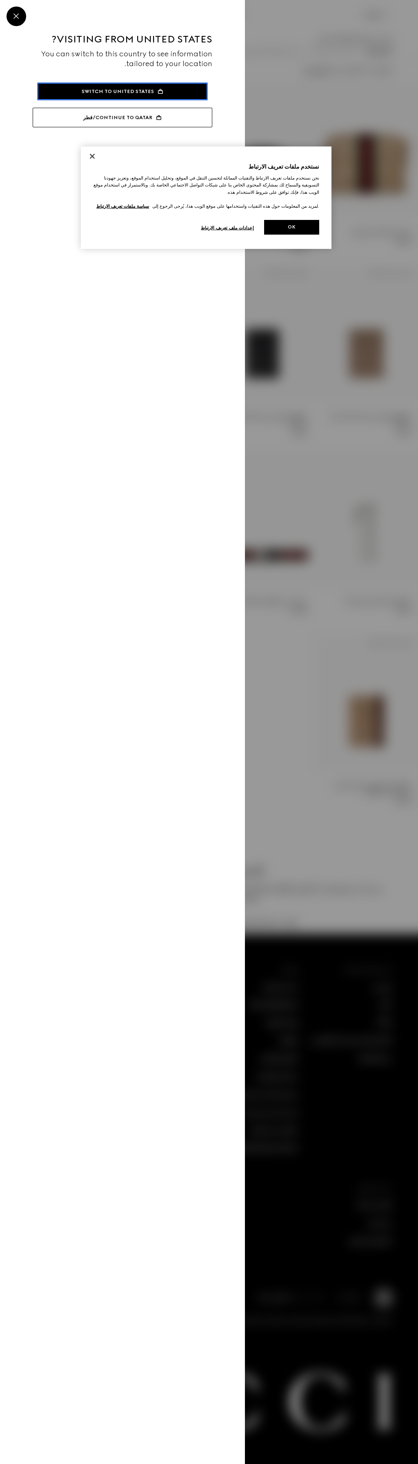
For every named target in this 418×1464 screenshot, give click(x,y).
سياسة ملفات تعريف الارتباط (122, 206)
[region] (206, 197)
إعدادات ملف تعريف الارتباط (227, 228)
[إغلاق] (92, 156)
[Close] (16, 16)
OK (292, 227)
